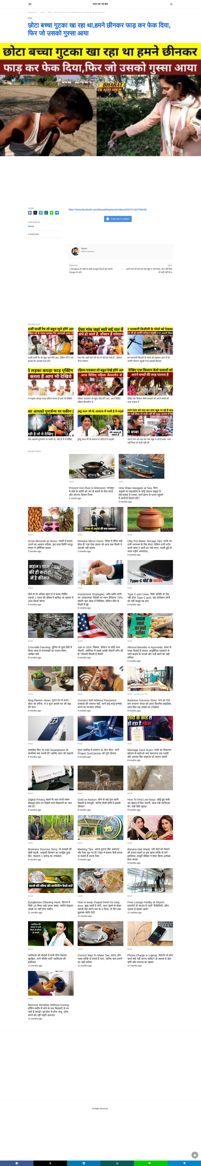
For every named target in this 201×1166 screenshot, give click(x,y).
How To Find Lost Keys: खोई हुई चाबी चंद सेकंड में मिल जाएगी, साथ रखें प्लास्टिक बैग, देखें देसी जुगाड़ (148, 803)
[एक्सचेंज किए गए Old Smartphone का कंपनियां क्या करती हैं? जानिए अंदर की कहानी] (51, 728)
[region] (100, 179)
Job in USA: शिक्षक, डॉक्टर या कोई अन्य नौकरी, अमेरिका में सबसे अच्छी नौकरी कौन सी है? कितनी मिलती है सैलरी (100, 651)
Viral (42, 12)
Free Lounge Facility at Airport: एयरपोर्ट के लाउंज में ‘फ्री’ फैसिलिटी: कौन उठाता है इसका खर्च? (148, 906)
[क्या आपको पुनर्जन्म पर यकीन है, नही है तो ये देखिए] (51, 422)
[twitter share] (35, 213)
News (71, 482)
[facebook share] (30, 213)
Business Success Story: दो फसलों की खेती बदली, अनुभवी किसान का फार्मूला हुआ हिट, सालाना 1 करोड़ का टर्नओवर (50, 853)
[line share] (51, 213)
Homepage (32, 12)
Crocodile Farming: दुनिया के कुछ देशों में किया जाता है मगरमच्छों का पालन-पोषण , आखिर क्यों (50, 651)
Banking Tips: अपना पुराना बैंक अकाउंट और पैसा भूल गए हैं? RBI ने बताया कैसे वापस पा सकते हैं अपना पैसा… (100, 853)
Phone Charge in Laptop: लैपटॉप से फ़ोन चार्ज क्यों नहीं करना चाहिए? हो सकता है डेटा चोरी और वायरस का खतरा (150, 959)
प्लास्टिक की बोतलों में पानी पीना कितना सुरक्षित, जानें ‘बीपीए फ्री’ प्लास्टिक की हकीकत (47, 959)
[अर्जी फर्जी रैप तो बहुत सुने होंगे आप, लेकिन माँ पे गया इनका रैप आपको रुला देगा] (51, 341)
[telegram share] (57, 213)
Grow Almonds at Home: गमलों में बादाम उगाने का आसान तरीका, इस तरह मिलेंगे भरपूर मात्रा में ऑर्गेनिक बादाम (50, 544)
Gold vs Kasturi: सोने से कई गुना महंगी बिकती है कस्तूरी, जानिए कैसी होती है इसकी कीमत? (99, 803)
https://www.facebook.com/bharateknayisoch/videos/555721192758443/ (108, 209)
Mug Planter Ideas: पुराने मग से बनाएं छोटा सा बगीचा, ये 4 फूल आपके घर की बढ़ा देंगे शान (49, 704)
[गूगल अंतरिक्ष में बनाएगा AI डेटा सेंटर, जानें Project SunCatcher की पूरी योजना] (100, 728)
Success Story (141, 694)
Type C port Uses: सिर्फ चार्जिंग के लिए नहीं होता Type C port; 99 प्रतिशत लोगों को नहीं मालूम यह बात (148, 598)
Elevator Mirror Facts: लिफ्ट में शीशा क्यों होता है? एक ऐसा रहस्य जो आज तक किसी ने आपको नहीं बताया (100, 544)
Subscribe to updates (120, 219)
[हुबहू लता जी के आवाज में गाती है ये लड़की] (100, 422)
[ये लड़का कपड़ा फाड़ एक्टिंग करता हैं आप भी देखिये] (51, 382)
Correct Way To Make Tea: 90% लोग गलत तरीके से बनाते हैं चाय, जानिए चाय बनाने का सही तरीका (100, 959)
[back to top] (194, 1155)
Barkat (84, 248)
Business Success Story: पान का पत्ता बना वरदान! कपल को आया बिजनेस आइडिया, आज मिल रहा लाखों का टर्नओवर (149, 704)
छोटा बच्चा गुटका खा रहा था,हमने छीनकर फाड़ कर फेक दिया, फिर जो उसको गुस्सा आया (80, 12)
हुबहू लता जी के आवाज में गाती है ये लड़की (96, 439)
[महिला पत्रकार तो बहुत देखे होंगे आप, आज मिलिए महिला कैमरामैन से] (100, 382)
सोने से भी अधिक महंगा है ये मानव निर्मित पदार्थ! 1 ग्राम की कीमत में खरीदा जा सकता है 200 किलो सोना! (50, 598)
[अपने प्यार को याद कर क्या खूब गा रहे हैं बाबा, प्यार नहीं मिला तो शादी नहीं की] (150, 422)
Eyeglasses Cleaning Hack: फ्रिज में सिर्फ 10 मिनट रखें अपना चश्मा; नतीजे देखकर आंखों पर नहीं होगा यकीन (50, 906)
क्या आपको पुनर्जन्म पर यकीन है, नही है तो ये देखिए (50, 439)
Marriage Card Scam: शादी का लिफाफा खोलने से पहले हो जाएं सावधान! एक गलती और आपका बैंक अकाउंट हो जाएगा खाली (149, 753)
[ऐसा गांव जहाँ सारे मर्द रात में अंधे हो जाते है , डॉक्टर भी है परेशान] (100, 341)
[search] (171, 4)
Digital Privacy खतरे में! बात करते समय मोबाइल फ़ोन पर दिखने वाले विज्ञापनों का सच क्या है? (50, 803)
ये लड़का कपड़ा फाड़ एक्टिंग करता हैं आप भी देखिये (50, 398)
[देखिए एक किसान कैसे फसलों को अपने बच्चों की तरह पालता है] (150, 382)
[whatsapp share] (46, 213)
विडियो (50, 12)
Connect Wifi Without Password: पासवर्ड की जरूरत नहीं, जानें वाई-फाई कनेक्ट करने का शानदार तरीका (100, 704)
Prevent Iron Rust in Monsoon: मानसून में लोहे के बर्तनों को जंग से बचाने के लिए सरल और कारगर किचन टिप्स (91, 491)
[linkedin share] (41, 213)
